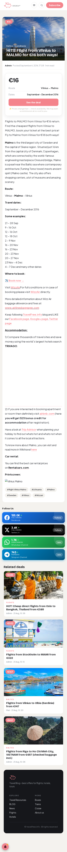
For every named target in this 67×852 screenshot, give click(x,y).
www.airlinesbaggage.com (22, 307)
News (12, 808)
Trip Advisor (29, 429)
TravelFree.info (32, 314)
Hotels (12, 816)
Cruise (38, 808)
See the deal (33, 102)
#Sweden (11, 495)
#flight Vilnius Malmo (16, 489)
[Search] (41, 5)
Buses (38, 800)
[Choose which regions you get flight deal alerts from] (5, 846)
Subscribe (54, 5)
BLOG (12, 804)
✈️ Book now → (14, 280)
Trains (38, 804)
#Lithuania (37, 489)
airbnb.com (47, 413)
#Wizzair (39, 495)
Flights (12, 812)
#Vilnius (25, 495)
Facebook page (19, 319)
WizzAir (15, 287)
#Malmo (51, 489)
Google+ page (39, 319)
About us (39, 812)
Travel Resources (17, 800)
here (34, 449)
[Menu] (34, 5)
